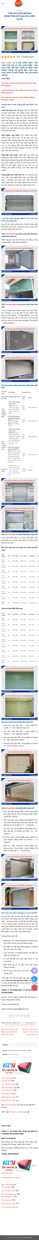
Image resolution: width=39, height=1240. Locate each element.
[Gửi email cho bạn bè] (21, 1015)
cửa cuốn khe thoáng (13, 304)
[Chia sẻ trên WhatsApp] (10, 1015)
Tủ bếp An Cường (16, 1112)
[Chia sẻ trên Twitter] (17, 1015)
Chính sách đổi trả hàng (11, 1177)
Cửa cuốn (6, 62)
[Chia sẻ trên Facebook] (14, 1015)
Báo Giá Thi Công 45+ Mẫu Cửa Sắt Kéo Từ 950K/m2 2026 (10, 1031)
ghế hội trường (10, 1105)
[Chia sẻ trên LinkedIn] (28, 1015)
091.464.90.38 (13, 1054)
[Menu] (3, 3)
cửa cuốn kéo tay (11, 234)
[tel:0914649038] (17, 1068)
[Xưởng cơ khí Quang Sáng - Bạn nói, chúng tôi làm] (19, 3)
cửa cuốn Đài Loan (11, 534)
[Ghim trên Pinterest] (25, 1015)
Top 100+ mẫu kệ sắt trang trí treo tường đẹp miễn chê (30, 1031)
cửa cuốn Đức (10, 808)
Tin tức (19, 10)
